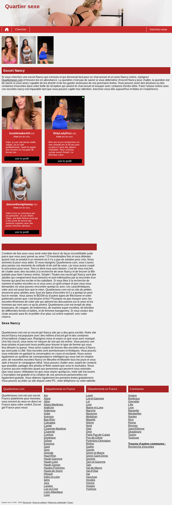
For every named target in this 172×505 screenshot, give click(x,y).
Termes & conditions (39, 502)
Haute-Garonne (53, 458)
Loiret (89, 395)
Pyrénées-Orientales (98, 440)
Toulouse (133, 437)
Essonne (49, 443)
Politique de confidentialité (57, 502)
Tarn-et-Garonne (95, 461)
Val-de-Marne (94, 467)
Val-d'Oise (92, 470)
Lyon (89, 404)
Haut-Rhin (50, 455)
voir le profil (22, 158)
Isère (47, 480)
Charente (49, 431)
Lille (130, 404)
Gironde (48, 452)
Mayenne (91, 413)
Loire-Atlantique (53, 492)
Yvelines (91, 489)
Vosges (90, 486)
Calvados (49, 422)
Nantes (132, 416)
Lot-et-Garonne (95, 398)
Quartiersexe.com (12, 80)
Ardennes (49, 410)
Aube (47, 413)
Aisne (47, 398)
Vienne (90, 483)
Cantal (48, 425)
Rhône (90, 443)
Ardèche (49, 407)
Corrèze (48, 434)
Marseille (133, 410)
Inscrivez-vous (158, 29)
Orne (89, 431)
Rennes (133, 425)
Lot (88, 401)
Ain (46, 395)
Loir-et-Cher (51, 489)
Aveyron (49, 416)
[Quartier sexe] (7, 29)
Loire (47, 495)
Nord (89, 425)
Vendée (90, 480)
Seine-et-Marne (95, 452)
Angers (132, 395)
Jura (46, 483)
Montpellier (134, 413)
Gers (47, 449)
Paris (89, 434)
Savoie (90, 449)
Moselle (90, 419)
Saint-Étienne (136, 428)
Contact (70, 502)
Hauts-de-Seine (53, 470)
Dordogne (50, 437)
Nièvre (90, 422)
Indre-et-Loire (52, 477)
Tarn (88, 464)
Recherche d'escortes (141, 446)
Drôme (48, 440)
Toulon (132, 434)
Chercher (20, 29)
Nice (131, 419)
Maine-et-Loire (94, 407)
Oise (89, 428)
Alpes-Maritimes (53, 404)
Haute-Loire (51, 461)
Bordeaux (134, 398)
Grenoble (133, 401)
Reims (132, 422)
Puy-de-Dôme (94, 437)
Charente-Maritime (55, 428)
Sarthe (90, 446)
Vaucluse (91, 477)
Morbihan (91, 416)
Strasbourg (134, 431)
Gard (47, 446)
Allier (47, 401)
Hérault (48, 473)
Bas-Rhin (49, 419)
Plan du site (27, 502)
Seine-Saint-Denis (97, 455)
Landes (48, 486)
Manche (91, 410)
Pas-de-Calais (101, 434)
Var (88, 473)
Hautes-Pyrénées (54, 467)
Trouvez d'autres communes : (147, 443)
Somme (90, 458)
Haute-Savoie (52, 464)
